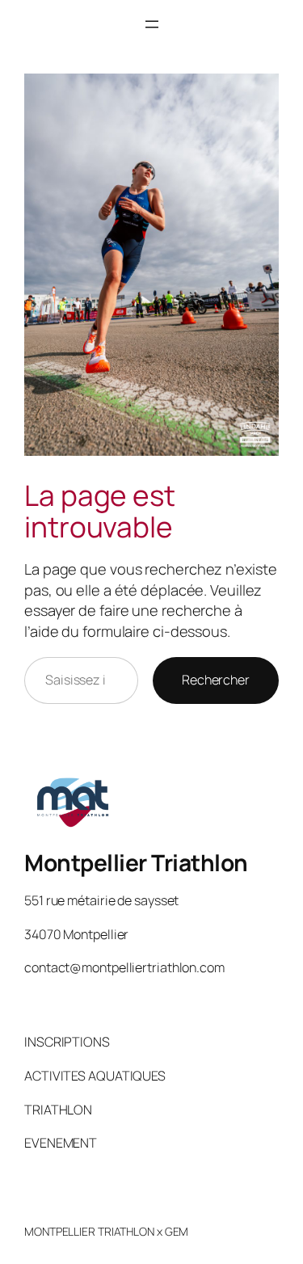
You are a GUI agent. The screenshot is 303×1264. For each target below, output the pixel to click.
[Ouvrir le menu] (152, 24)
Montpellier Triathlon (136, 862)
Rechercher (216, 680)
